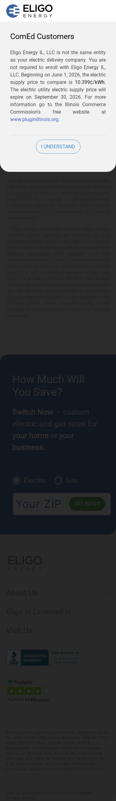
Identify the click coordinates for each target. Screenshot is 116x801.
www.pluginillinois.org (34, 119)
